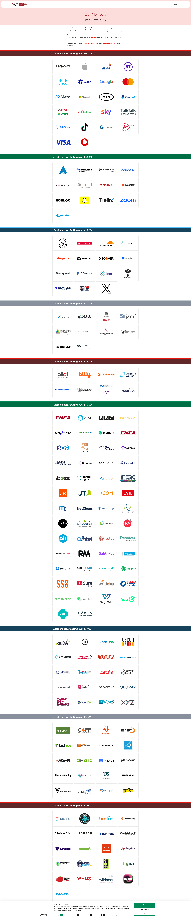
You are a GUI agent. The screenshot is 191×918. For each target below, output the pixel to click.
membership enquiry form (91, 43)
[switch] (77, 915)
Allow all (144, 905)
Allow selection (145, 909)
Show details (111, 915)
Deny (144, 913)
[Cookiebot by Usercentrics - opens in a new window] (43, 915)
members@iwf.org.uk (109, 43)
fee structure (92, 37)
